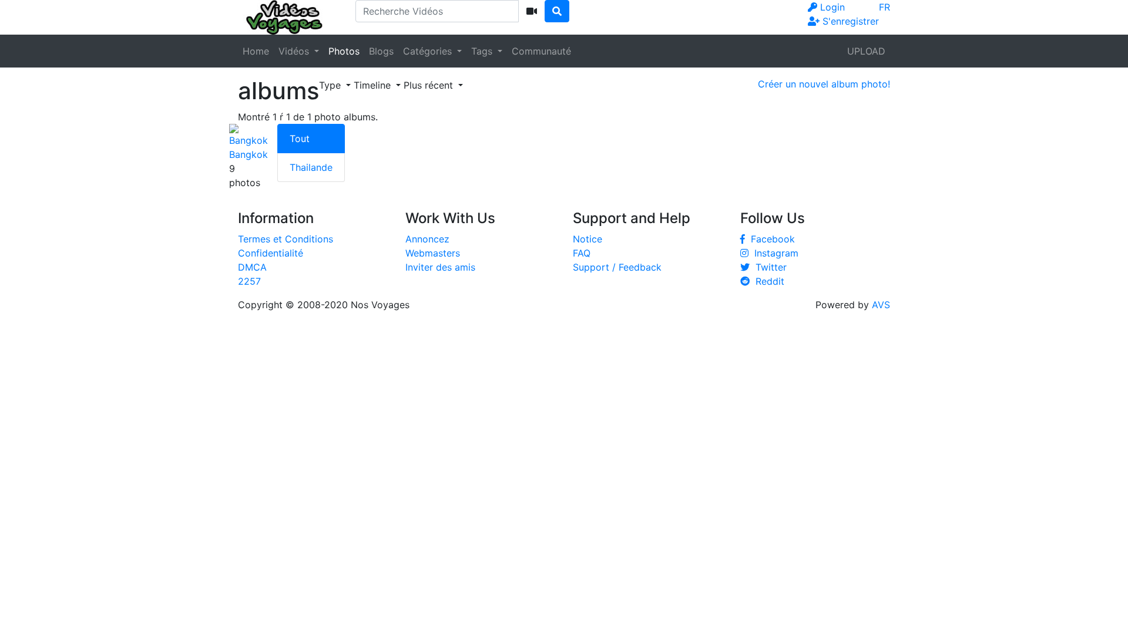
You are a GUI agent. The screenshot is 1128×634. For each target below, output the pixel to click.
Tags (483, 51)
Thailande (311, 167)
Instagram (773, 253)
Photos (344, 51)
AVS (881, 305)
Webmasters (432, 253)
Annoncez (427, 239)
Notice (587, 239)
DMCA (252, 267)
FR (884, 7)
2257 (249, 281)
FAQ (581, 253)
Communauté (541, 51)
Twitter (768, 267)
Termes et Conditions (285, 239)
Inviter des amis (440, 267)
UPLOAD (866, 51)
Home (256, 51)
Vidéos (295, 51)
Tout (300, 138)
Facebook (770, 239)
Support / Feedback (617, 267)
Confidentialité (270, 253)
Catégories (429, 51)
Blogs (381, 51)
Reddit (767, 281)
